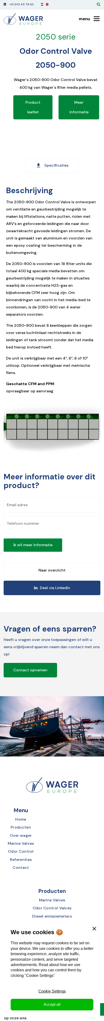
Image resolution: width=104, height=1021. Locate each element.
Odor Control (21, 851)
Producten (21, 827)
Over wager (21, 835)
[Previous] (52, 570)
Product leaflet (32, 107)
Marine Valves (21, 843)
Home (20, 819)
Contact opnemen (30, 670)
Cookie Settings (52, 991)
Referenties (21, 859)
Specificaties (52, 165)
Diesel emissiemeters (52, 916)
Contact (21, 867)
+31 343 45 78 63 (21, 4)
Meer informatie (79, 107)
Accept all (52, 1004)
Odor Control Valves (52, 908)
